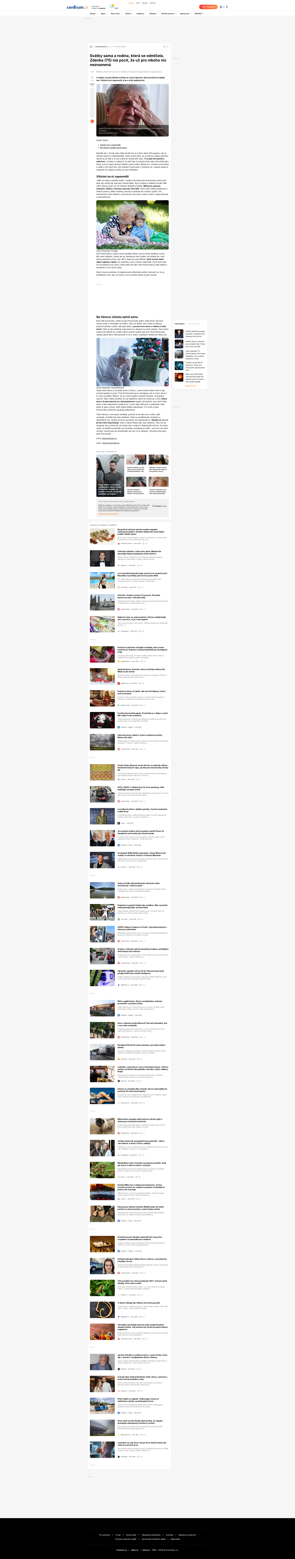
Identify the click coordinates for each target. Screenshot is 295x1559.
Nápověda (175, 1539)
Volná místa (131, 1535)
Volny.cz (146, 1550)
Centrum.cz (122, 1550)
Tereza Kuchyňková (110, 443)
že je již (120, 410)
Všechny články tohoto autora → (109, 514)
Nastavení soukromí (187, 1535)
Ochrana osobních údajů (125, 1539)
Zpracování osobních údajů (153, 1539)
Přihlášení (210, 7)
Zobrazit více (190, 421)
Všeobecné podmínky (151, 1535)
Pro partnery (104, 1535)
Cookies (169, 1535)
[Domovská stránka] (91, 46)
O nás (118, 1535)
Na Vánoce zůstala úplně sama (113, 147)
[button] (92, 103)
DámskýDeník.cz (101, 47)
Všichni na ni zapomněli (110, 145)
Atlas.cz (134, 1550)
